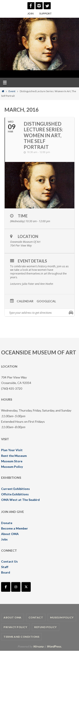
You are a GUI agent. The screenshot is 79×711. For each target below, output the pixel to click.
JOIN (30, 13)
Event (12, 91)
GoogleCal (46, 301)
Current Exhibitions (15, 489)
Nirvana (38, 646)
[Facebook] (30, 5)
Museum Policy (12, 466)
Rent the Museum (14, 456)
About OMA (10, 534)
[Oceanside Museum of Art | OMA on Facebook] (5, 587)
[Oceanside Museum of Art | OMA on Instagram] (15, 587)
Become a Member (14, 528)
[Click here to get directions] (71, 312)
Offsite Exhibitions (15, 494)
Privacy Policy (15, 627)
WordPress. (54, 646)
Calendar (25, 301)
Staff (4, 567)
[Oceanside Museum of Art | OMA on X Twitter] (26, 587)
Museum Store (11, 461)
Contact (36, 617)
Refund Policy (45, 627)
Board (5, 572)
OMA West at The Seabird (20, 500)
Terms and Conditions (21, 636)
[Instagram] (39, 5)
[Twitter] (47, 5)
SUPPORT (45, 13)
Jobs (4, 539)
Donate (6, 523)
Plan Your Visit (12, 450)
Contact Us (9, 561)
